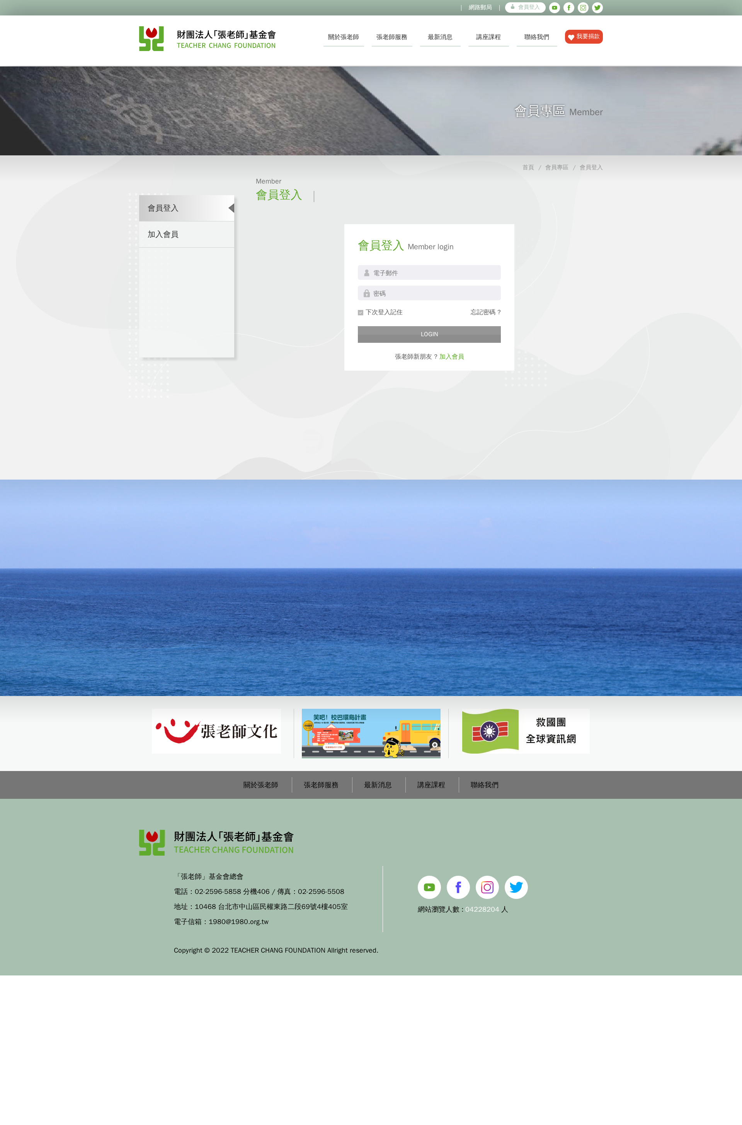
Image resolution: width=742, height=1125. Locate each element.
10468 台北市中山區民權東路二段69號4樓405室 (271, 906)
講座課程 (488, 37)
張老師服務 (391, 37)
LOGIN (429, 334)
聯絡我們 (536, 37)
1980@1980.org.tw (239, 921)
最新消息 (440, 37)
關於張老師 (343, 37)
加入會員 (163, 234)
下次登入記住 (384, 312)
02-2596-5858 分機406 (232, 891)
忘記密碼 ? (486, 312)
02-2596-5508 (321, 891)
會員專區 (556, 167)
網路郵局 (480, 7)
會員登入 (529, 7)
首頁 (528, 167)
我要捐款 (588, 36)
